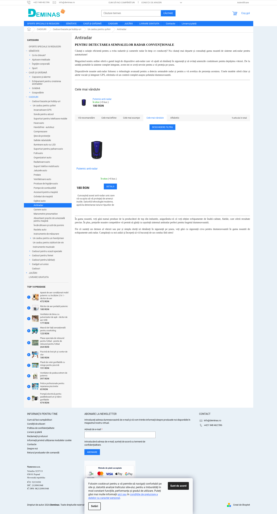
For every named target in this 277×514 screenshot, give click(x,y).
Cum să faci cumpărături (122, 2)
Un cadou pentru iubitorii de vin (48, 242)
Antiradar (38, 205)
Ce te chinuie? (39, 55)
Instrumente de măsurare (46, 234)
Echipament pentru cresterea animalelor (46, 82)
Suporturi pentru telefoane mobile (50, 118)
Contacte (31, 444)
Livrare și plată (34, 432)
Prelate (37, 175)
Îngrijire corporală (41, 64)
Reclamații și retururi (37, 436)
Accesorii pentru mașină (46, 192)
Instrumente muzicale (43, 247)
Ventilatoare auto (42, 179)
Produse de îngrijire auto (46, 183)
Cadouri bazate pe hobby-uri (46, 101)
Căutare (168, 13)
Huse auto (39, 123)
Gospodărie (38, 92)
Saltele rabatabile (42, 140)
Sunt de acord (178, 485)
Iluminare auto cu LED (45, 144)
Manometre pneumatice (46, 213)
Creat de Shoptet (241, 504)
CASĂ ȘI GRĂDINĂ (38, 72)
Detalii (110, 186)
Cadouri (36, 268)
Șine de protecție (42, 136)
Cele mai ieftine (108, 118)
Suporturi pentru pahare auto (48, 149)
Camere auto (40, 209)
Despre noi (32, 448)
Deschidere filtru (162, 127)
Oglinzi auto (40, 201)
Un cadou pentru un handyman (48, 238)
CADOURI (33, 97)
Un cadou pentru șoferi (44, 105)
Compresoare (40, 131)
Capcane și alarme (41, 77)
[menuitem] (43, 23)
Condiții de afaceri (151, 2)
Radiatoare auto (42, 162)
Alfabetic (174, 118)
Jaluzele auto (40, 170)
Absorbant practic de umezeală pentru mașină (49, 219)
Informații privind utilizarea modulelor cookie (49, 440)
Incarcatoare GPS (42, 110)
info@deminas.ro (212, 420)
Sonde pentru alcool (44, 114)
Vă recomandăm (86, 118)
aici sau (122, 494)
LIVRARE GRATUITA (39, 277)
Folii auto (38, 153)
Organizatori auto (42, 157)
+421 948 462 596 (213, 425)
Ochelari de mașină (43, 196)
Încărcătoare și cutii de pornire (49, 225)
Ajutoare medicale (41, 59)
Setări (94, 506)
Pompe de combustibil (45, 188)
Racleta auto (40, 229)
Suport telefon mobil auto (46, 166)
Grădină (36, 88)
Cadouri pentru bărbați (43, 260)
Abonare (92, 452)
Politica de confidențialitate (40, 428)
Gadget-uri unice (40, 264)
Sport (35, 68)
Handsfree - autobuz (44, 127)
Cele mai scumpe (131, 118)
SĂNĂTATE (34, 51)
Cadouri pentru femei (42, 255)
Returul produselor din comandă (43, 452)
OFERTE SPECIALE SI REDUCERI (45, 46)
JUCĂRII (33, 273)
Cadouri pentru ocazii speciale (47, 251)
